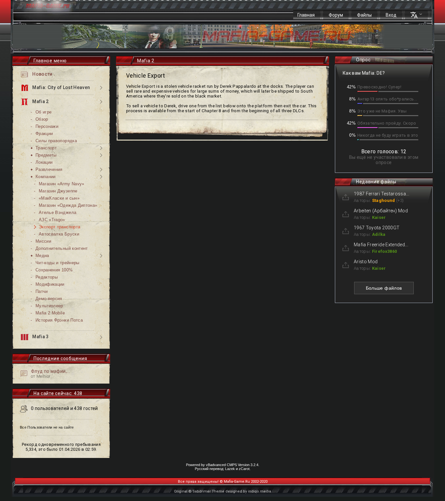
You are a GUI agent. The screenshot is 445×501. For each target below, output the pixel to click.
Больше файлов (384, 288)
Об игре (43, 112)
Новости (41, 74)
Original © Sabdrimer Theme (199, 491)
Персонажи (47, 126)
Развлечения (49, 169)
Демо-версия (49, 298)
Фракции (44, 133)
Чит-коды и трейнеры (57, 262)
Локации (44, 162)
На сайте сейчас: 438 (58, 393)
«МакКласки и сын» (59, 198)
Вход (391, 15)
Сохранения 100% (54, 269)
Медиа (42, 255)
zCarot (244, 469)
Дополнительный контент (62, 248)
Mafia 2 (40, 101)
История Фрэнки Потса (59, 320)
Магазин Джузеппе (58, 191)
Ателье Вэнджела (57, 212)
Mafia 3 (40, 337)
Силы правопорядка (56, 140)
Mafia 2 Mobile (50, 313)
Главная (306, 15)
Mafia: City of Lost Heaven (60, 87)
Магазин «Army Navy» (61, 183)
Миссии (43, 241)
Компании (46, 176)
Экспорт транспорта (59, 226)
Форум (336, 15)
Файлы (364, 15)
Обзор (42, 119)
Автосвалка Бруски (59, 234)
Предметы (46, 155)
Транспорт (46, 147)
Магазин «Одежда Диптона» (68, 205)
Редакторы (47, 277)
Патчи (42, 291)
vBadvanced (216, 465)
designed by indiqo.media (248, 491)
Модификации (50, 284)
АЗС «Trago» (52, 219)
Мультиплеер (49, 305)
